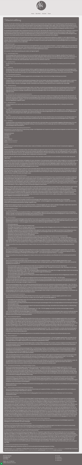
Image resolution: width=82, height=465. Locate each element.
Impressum (59, 457)
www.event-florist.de (12, 142)
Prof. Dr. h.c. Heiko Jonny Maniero (30, 450)
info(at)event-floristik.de (12, 140)
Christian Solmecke (49, 450)
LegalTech (14, 449)
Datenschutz (59, 459)
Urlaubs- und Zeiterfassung (59, 449)
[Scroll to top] (79, 462)
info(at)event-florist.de (11, 463)
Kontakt (58, 456)
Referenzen (59, 460)
